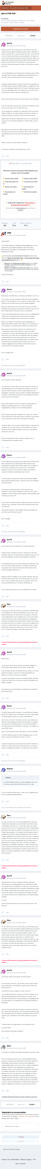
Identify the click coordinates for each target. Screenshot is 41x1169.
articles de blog (20, 208)
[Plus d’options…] (37, 44)
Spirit (9, 1046)
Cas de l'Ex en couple (31, 181)
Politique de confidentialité (10, 1159)
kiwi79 (6, 18)
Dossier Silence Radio (12, 178)
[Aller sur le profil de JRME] (4, 234)
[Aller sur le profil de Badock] (4, 770)
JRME (9, 233)
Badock (10, 769)
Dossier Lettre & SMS (30, 178)
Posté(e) (16, 46)
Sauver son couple (11, 186)
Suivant (33, 35)
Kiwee (9, 289)
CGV (34, 1159)
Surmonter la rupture (30, 192)
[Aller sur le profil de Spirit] (4, 1047)
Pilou (9, 604)
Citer (7, 156)
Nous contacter (21, 1163)
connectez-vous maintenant (26, 1116)
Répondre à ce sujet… (12, 1126)
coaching (20, 210)
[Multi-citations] (3, 156)
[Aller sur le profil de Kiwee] (4, 291)
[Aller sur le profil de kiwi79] (4, 45)
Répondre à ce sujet (21, 29)
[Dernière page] (38, 35)
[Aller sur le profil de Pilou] (4, 605)
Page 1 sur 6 (21, 35)
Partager (21, 1137)
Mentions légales (26, 1159)
